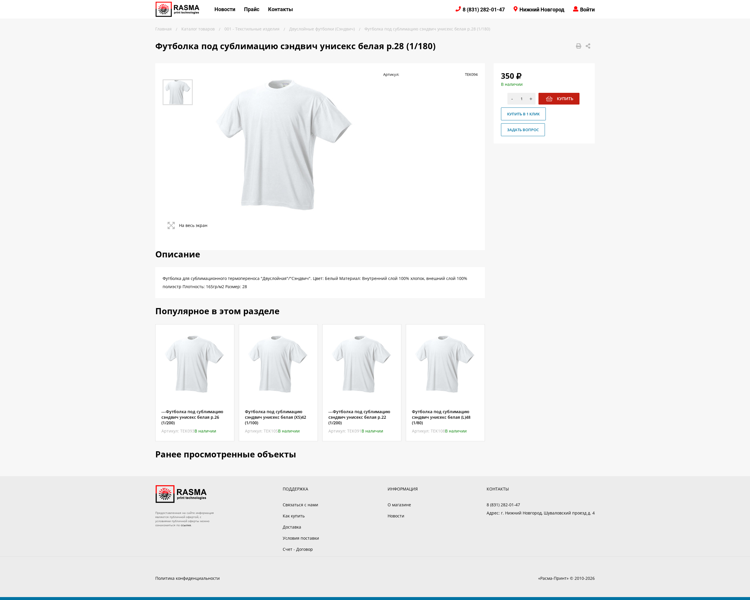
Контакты (280, 9)
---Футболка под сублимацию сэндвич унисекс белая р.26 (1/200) (192, 417)
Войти (587, 9)
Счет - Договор (298, 549)
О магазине (399, 504)
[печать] (578, 46)
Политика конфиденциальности (187, 578)
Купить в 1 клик (523, 114)
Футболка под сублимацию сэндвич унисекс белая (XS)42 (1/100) (275, 417)
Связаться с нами (300, 504)
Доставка (292, 527)
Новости (224, 9)
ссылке (186, 525)
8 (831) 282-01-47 (484, 9)
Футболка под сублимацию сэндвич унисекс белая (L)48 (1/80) (441, 417)
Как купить (294, 516)
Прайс (251, 9)
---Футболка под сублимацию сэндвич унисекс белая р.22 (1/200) (359, 417)
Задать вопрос (523, 129)
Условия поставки (301, 538)
